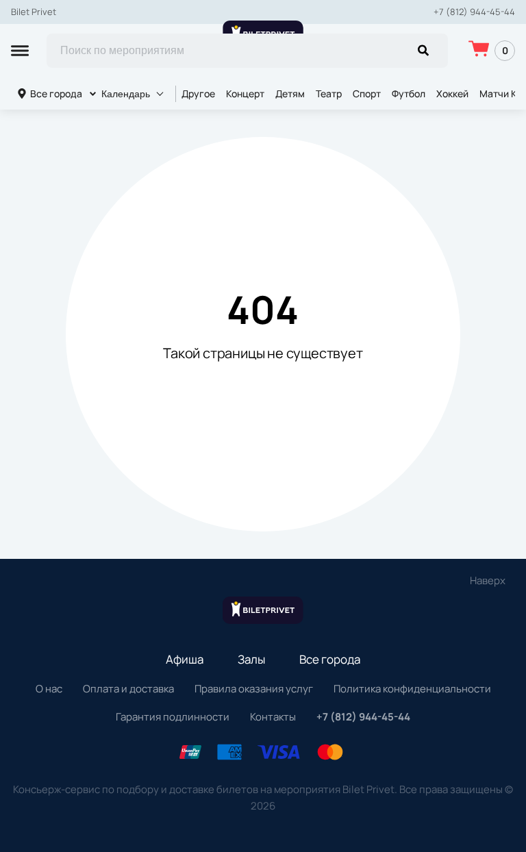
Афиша (184, 659)
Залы (251, 659)
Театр (329, 93)
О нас (49, 688)
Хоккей (452, 93)
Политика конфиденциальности (412, 688)
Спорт (367, 93)
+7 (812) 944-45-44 (474, 12)
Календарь (125, 93)
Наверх (487, 580)
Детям (290, 93)
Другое (198, 93)
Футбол (408, 93)
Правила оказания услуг (254, 688)
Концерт (245, 93)
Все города (56, 93)
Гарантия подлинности (172, 717)
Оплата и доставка (128, 688)
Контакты (273, 717)
